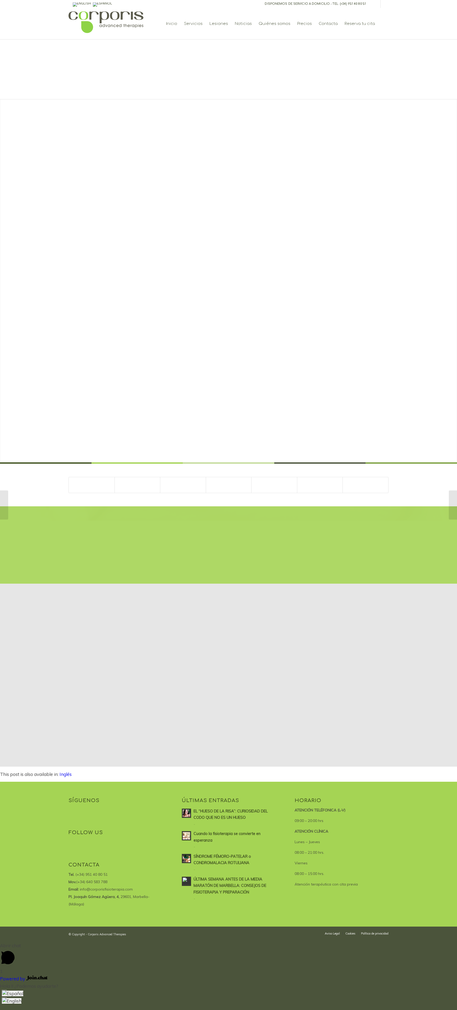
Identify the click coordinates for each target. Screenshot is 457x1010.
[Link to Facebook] (376, 4)
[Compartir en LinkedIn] (229, 485)
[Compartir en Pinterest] (183, 485)
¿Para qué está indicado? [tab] (103, 335)
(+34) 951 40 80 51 (353, 4)
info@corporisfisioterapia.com (106, 889)
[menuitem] (172, 23)
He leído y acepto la (312, 381)
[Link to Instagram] (385, 4)
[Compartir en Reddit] (320, 485)
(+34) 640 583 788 (91, 881)
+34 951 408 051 (330, 204)
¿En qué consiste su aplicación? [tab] (110, 211)
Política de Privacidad (326, 381)
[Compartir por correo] (365, 485)
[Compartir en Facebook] (92, 485)
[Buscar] (383, 23)
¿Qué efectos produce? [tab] (101, 321)
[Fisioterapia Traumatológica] (4, 505)
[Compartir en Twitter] (137, 485)
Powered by (13, 978)
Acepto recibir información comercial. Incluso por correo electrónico (331, 367)
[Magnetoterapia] (453, 505)
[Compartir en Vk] (274, 485)
